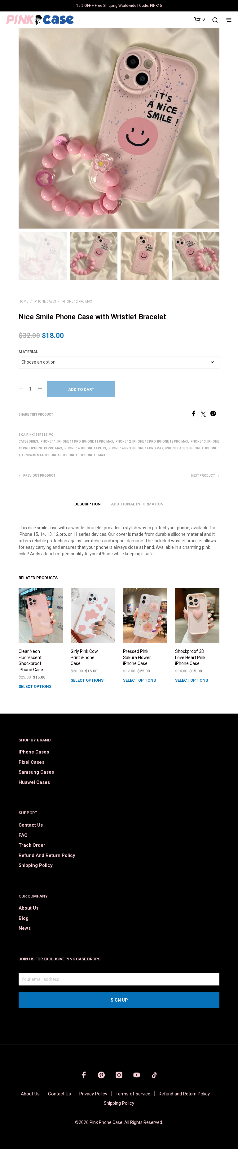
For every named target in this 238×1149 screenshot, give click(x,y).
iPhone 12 (123, 441)
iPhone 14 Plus (93, 448)
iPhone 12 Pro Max (76, 301)
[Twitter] (205, 415)
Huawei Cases (34, 782)
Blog (24, 918)
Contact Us (31, 825)
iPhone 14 (72, 448)
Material (28, 351)
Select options (35, 686)
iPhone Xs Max (93, 455)
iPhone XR (53, 455)
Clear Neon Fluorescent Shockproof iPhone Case (31, 660)
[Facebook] (195, 415)
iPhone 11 (48, 441)
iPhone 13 (198, 441)
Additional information (137, 504)
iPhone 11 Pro (69, 441)
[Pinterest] (214, 415)
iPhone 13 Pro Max (46, 448)
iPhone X (196, 448)
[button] (199, 19)
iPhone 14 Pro (119, 448)
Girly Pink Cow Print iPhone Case (84, 657)
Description (87, 504)
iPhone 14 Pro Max (147, 448)
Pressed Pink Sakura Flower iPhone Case (137, 657)
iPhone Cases (45, 301)
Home (23, 301)
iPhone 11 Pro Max (97, 441)
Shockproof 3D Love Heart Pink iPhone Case (190, 657)
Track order (32, 845)
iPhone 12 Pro (144, 441)
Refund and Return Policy (47, 855)
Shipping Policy (35, 865)
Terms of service (133, 1094)
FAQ (23, 835)
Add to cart (81, 389)
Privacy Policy (93, 1094)
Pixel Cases (31, 762)
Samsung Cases (36, 772)
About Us (28, 908)
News (25, 928)
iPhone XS (71, 455)
